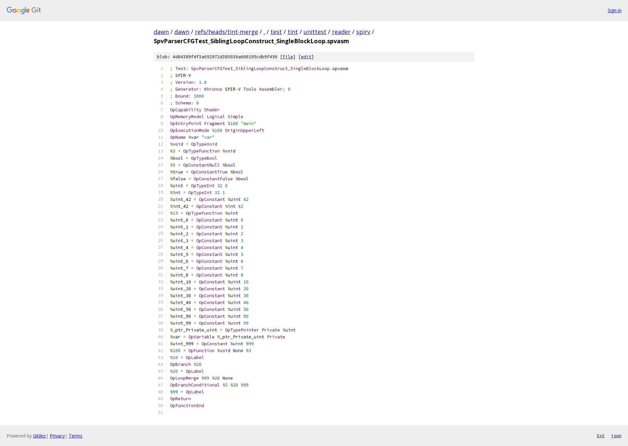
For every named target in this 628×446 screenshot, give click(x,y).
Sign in (614, 10)
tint (293, 32)
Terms (75, 436)
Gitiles (39, 436)
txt (600, 435)
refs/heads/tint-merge (226, 32)
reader (341, 32)
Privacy (57, 436)
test (276, 32)
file (288, 57)
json (616, 435)
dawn (161, 32)
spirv (363, 32)
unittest (315, 32)
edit (306, 57)
